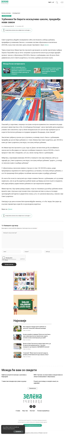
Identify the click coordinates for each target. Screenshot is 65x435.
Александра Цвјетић (9, 26)
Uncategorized (6, 15)
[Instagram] (34, 406)
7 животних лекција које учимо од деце (14, 381)
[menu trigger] (61, 2)
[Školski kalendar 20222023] (25, 304)
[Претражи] (56, 2)
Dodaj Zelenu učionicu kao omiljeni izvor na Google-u (17, 30)
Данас (46, 45)
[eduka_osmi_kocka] (25, 280)
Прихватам (18, 431)
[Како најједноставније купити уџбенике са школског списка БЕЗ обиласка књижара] (17, 329)
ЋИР (49, 2)
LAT (53, 2)
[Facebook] (30, 406)
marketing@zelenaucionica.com (32, 425)
